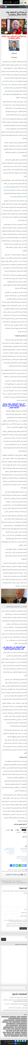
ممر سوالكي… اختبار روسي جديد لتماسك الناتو (18, 1008)
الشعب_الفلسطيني (16, 1022)
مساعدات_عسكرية (15, 1036)
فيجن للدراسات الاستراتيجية (21, 16)
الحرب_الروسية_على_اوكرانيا (21, 1020)
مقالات (24, 10)
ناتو (9, 1036)
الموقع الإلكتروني (23, 916)
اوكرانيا (8, 1029)
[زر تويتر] (6, 7)
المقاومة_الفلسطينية (22, 1027)
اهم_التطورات (17, 1029)
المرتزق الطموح (24, 848)
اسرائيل (18, 1016)
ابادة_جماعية (24, 1016)
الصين (10, 1022)
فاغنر (20, 65)
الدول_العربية (23, 1022)
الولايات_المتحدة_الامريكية (9, 1027)
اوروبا (13, 1029)
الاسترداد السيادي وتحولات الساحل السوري (18, 997)
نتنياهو (6, 1036)
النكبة (16, 1027)
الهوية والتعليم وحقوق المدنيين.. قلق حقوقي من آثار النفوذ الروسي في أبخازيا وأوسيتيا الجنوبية (15, 1000)
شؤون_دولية (24, 1034)
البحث (26, 937)
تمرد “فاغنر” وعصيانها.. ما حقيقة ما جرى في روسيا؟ (22, 857)
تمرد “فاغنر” (19, 814)
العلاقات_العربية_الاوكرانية (21, 1023)
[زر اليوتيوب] (2, 7)
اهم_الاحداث (24, 1029)
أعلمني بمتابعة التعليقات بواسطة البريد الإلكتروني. (16, 924)
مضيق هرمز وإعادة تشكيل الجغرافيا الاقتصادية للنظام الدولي (15, 1010)
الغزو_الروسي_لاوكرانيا (22, 871)
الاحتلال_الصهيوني (5, 1016)
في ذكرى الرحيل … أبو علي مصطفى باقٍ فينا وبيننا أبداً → (11, 881)
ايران (25, 1030)
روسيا (5, 871)
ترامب (10, 1030)
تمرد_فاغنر (9, 871)
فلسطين (21, 1036)
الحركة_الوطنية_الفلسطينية (9, 1020)
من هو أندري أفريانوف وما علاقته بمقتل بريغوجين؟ (16, 13)
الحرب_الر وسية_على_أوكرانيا (14, 870)
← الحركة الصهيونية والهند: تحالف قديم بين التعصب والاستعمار (15, 882)
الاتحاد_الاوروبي (13, 1016)
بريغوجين (13, 105)
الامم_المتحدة (23, 1018)
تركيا (7, 1030)
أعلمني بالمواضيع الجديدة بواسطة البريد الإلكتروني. (16, 926)
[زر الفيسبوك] (4, 7)
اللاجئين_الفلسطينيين (14, 1025)
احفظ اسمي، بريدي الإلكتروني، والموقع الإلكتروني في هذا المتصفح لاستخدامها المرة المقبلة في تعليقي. (15, 920)
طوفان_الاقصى (18, 1034)
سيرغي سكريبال (18, 420)
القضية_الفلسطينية (22, 1025)
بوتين (12, 871)
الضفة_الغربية (5, 1022)
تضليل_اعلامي (23, 1032)
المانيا (7, 1025)
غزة (5, 1034)
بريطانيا (21, 1030)
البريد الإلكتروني (23, 912)
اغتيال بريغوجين (7, 84)
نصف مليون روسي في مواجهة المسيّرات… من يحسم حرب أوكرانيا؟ (15, 1004)
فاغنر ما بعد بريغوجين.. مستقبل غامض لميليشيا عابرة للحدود (9, 849)
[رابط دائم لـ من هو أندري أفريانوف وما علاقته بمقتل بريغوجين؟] (14, 26)
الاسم (25, 909)
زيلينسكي (8, 1032)
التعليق (25, 893)
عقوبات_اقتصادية (10, 1034)
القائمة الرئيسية (22, 6)
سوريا (4, 1032)
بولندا (14, 1030)
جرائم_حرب (17, 1032)
